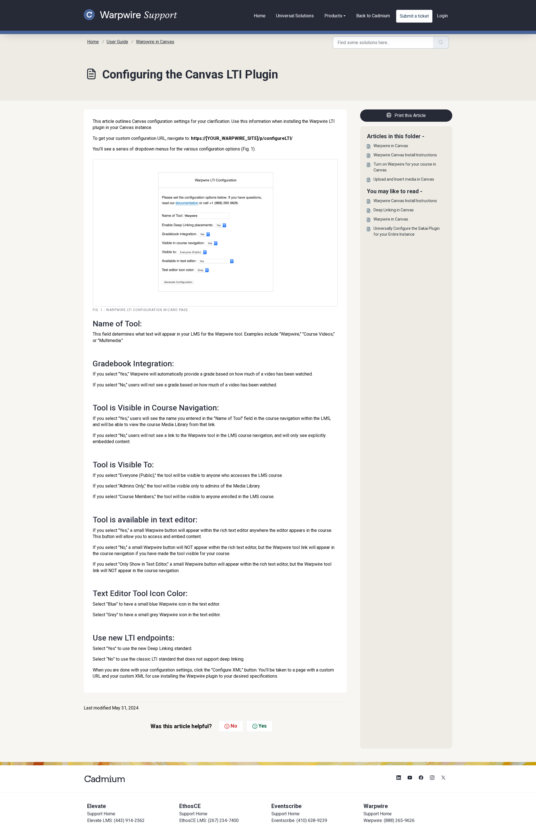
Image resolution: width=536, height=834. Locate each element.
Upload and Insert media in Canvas (404, 179)
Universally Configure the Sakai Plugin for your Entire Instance (407, 231)
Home (259, 15)
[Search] (441, 42)
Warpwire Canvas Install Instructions (405, 155)
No (234, 726)
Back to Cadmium (373, 15)
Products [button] (333, 15)
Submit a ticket (414, 16)
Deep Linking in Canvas (394, 210)
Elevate (96, 806)
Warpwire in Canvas (155, 41)
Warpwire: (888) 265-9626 (389, 820)
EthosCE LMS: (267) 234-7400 (209, 820)
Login (442, 15)
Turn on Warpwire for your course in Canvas (405, 167)
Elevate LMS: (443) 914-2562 (116, 820)
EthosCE (190, 806)
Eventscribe (286, 806)
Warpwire (375, 806)
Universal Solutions (295, 15)
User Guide (117, 41)
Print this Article (410, 115)
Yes (263, 726)
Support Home (101, 813)
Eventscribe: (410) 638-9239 (299, 820)
